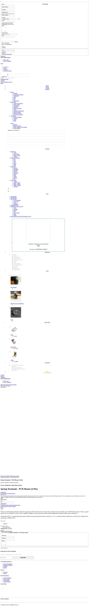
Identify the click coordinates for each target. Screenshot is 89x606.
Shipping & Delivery (8, 565)
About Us (5, 572)
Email (19, 505)
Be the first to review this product (8, 493)
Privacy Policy (6, 579)
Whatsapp (15, 505)
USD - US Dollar (7, 61)
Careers (5, 573)
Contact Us (5, 69)
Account (2, 375)
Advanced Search (4, 79)
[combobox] (7, 78)
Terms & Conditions (7, 564)
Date (3, 34)
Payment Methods (7, 578)
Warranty (5, 566)
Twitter (6, 505)
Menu (2, 83)
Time (3, 35)
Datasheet (5, 523)
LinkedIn (11, 505)
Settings (2, 376)
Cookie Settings (6, 581)
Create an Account (7, 70)
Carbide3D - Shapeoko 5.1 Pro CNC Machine (38, 244)
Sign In (5, 68)
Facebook (3, 505)
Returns (5, 567)
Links (2, 63)
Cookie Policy (6, 580)
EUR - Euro (6, 59)
